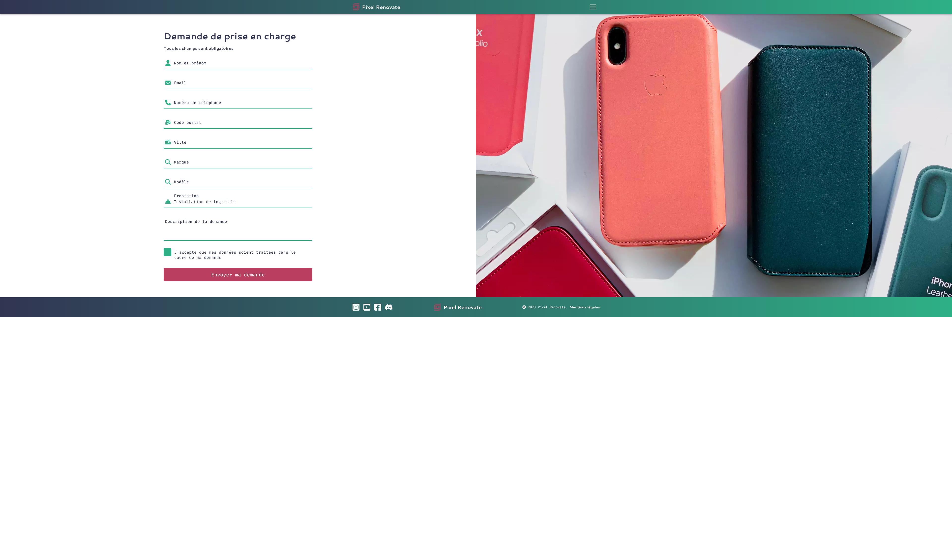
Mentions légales (584, 307)
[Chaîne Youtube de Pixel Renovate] (367, 307)
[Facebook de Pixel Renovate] (378, 307)
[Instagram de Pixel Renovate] (356, 307)
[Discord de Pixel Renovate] (389, 307)
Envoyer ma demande (238, 274)
